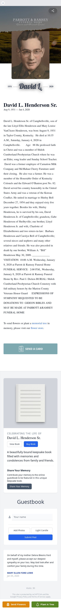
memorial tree (39, 323)
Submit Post (30, 537)
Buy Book (30, 444)
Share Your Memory (19, 486)
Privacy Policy (22, 596)
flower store (37, 328)
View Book (15, 444)
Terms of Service (38, 596)
